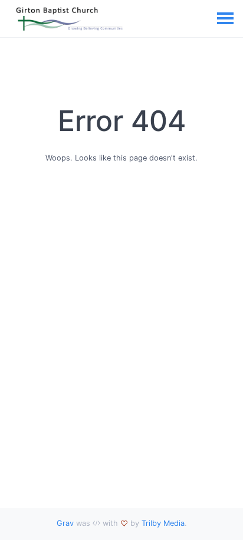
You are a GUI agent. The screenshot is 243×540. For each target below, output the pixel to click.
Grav (65, 523)
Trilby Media (163, 523)
